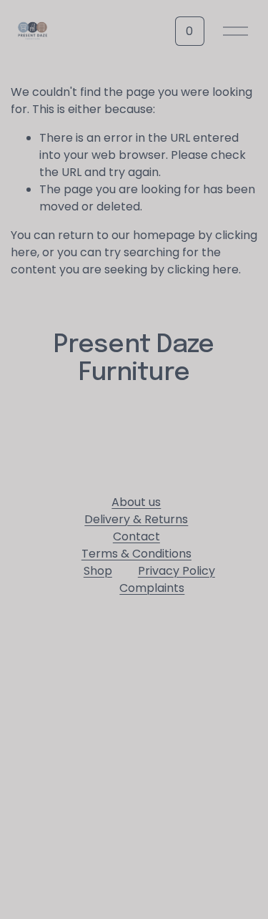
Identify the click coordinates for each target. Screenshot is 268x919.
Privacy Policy (176, 571)
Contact (136, 536)
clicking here (203, 269)
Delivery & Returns (136, 519)
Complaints (151, 588)
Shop (98, 571)
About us (136, 502)
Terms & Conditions (136, 553)
